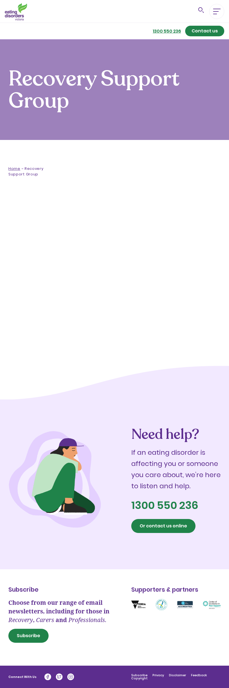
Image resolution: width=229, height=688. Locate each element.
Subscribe (28, 635)
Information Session (23, 308)
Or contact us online (163, 526)
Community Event (23, 343)
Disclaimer (178, 675)
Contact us (205, 31)
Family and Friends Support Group (27, 265)
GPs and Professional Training (24, 288)
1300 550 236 (167, 31)
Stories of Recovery (21, 326)
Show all (20, 231)
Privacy (158, 675)
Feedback (199, 675)
